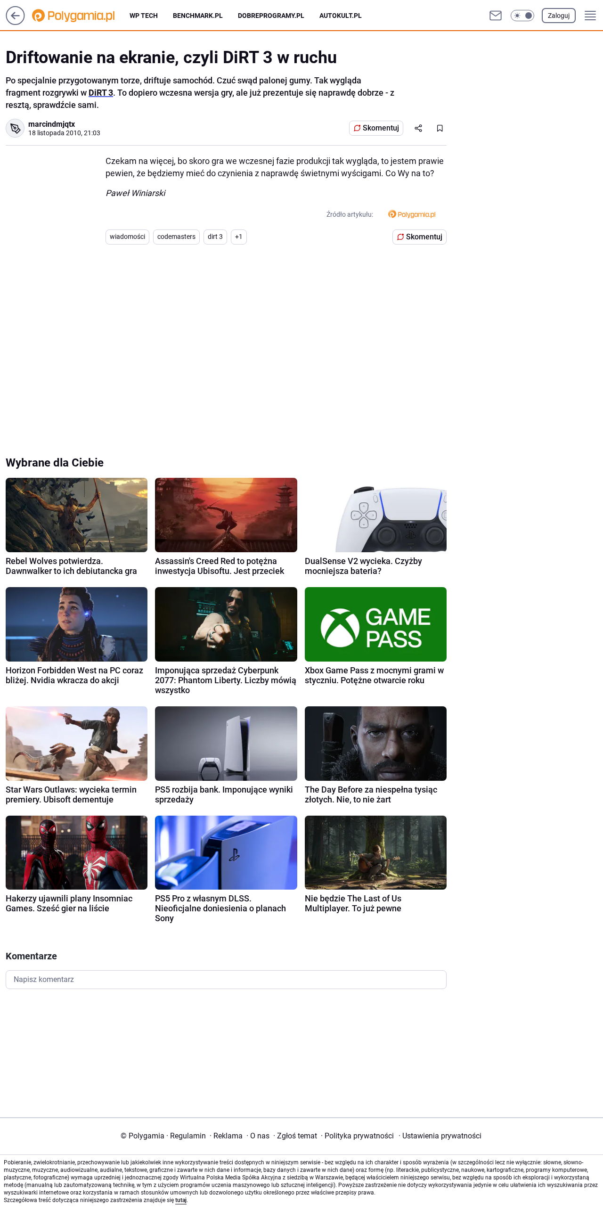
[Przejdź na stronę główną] (15, 22)
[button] (522, 15)
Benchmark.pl (198, 15)
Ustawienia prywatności (440, 1135)
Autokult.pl (340, 15)
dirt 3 (215, 236)
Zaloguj (559, 15)
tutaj (181, 1200)
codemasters (176, 236)
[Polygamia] (81, 15)
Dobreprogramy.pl (271, 15)
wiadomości (127, 236)
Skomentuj (381, 127)
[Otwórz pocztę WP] (495, 15)
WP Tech (144, 15)
